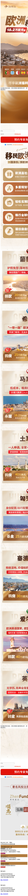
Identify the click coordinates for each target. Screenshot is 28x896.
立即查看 (3, 853)
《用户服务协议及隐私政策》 (18, 144)
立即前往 (3, 867)
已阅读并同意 (15, 144)
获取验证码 (18, 134)
